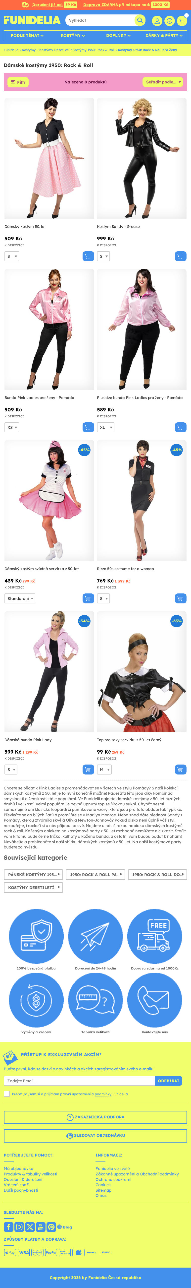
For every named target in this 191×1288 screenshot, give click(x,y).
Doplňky (116, 35)
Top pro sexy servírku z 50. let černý (129, 739)
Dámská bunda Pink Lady (28, 739)
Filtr (21, 82)
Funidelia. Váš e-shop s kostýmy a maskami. (32, 20)
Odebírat (168, 1080)
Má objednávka (18, 1168)
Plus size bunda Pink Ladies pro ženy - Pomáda (140, 397)
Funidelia (11, 50)
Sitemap (103, 1190)
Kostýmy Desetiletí (54, 50)
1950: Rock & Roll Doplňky (159, 874)
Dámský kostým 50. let (25, 226)
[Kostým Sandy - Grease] (142, 158)
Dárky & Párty (161, 35)
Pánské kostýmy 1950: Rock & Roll (35, 874)
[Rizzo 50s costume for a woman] (142, 500)
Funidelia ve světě (113, 1168)
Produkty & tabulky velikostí (30, 1173)
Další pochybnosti (21, 1190)
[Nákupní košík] (182, 21)
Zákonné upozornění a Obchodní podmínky (137, 1173)
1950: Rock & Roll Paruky (97, 874)
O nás (101, 1195)
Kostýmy (71, 35)
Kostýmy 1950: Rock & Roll (93, 50)
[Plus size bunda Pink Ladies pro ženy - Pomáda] (142, 329)
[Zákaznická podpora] (169, 21)
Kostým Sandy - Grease (118, 226)
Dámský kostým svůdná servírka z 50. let (41, 568)
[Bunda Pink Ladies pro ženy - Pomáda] (49, 329)
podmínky (103, 1094)
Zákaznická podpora (99, 1116)
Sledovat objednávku (99, 1135)
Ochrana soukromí (113, 1179)
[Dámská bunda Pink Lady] (49, 671)
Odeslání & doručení (23, 1179)
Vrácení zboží (16, 1184)
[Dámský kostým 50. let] (49, 158)
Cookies (103, 1184)
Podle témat (25, 35)
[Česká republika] (8, 1227)
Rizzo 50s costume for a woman (125, 568)
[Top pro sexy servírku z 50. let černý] (142, 671)
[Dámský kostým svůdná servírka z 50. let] (49, 500)
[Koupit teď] (88, 256)
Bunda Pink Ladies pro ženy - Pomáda (39, 397)
